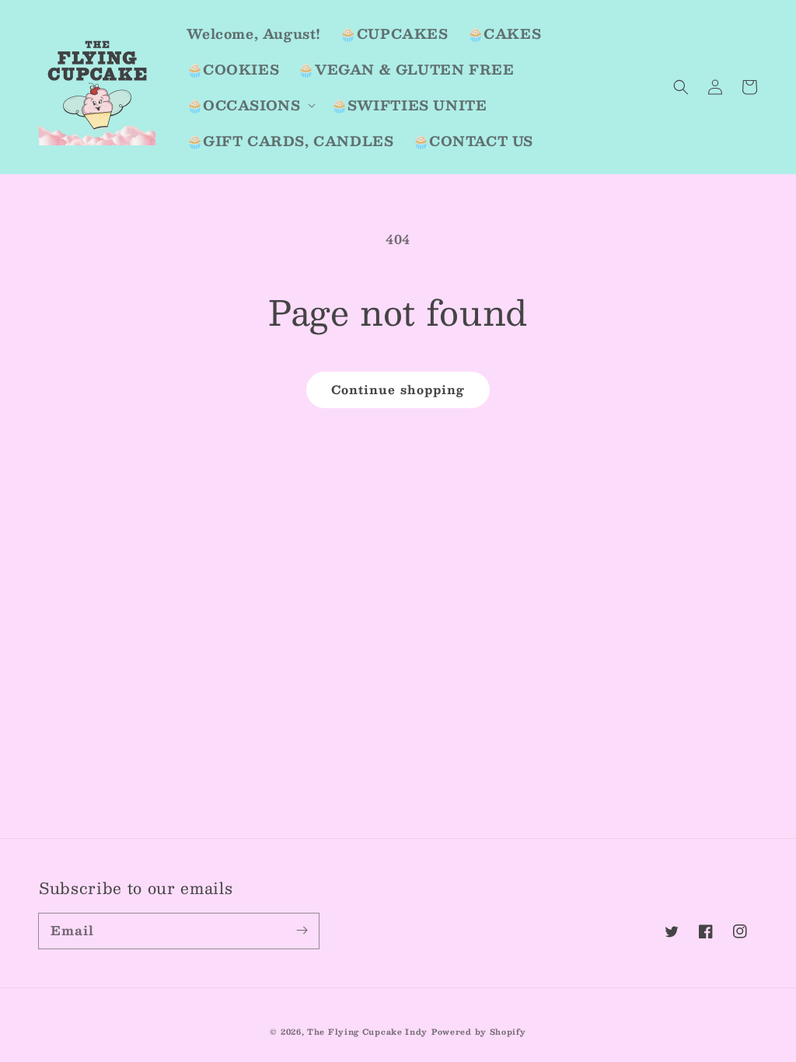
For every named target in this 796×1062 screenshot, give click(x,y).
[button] (681, 87)
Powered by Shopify (478, 1031)
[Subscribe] (302, 931)
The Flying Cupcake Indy (367, 1031)
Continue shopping (398, 389)
